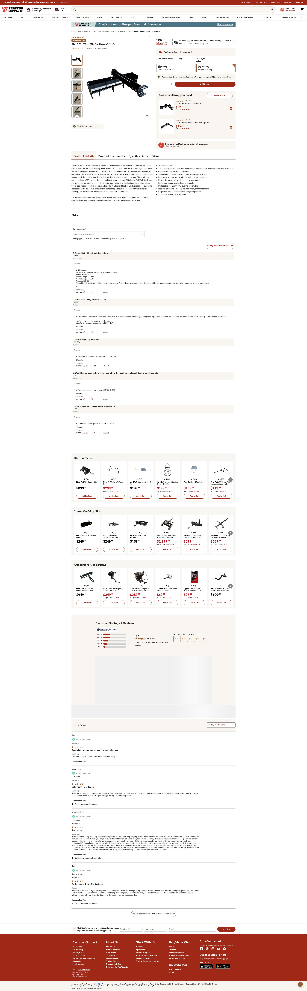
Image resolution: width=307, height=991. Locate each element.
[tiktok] (224, 948)
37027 (198, 61)
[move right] (230, 479)
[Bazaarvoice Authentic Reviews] (107, 630)
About (171, 947)
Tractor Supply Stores (114, 964)
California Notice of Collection (136, 986)
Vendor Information (144, 958)
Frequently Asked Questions (83, 958)
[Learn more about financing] (234, 42)
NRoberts (79, 360)
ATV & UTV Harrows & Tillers (121, 32)
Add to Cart (87, 496)
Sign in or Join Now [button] (173, 146)
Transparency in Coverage (80, 986)
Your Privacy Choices (89, 984)
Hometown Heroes (176, 953)
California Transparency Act (127, 984)
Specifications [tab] (138, 156)
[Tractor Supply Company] (13, 9)
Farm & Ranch (83, 32)
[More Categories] (301, 17)
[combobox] (222, 246)
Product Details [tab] (83, 156)
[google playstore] (223, 966)
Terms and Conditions (109, 984)
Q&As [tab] (155, 156)
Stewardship (111, 953)
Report (105, 292)
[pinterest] (207, 948)
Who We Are (110, 947)
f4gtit (76, 375)
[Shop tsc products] (153, 24)
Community (110, 955)
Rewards (172, 950)
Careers (139, 947)
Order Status (77, 947)
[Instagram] (212, 948)
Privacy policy (76, 984)
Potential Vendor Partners (146, 955)
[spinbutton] (165, 84)
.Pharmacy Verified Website (117, 967)
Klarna (171, 972)
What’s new (275, 2)
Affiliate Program (143, 953)
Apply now (204, 44)
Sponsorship (141, 950)
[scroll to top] (300, 984)
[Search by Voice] (272, 9)
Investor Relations (113, 950)
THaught (79, 427)
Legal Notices (143, 984)
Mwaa (76, 409)
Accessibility (154, 984)
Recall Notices (78, 964)
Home (73, 32)
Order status (246, 2)
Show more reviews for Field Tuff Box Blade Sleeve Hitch (153, 914)
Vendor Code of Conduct (115, 986)
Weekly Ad (299, 2)
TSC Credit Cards (260, 2)
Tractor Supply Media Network (148, 961)
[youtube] (218, 948)
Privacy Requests (154, 986)
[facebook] (201, 948)
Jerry (76, 255)
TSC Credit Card (175, 969)
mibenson (79, 326)
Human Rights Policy (98, 986)
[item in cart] (302, 9)
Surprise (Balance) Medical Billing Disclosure (201, 984)
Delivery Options (79, 953)
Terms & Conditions (177, 958)
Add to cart (205, 84)
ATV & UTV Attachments (99, 32)
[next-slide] (77, 117)
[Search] (74, 9)
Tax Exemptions (78, 955)
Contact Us (76, 961)
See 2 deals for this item (86, 126)
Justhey (77, 342)
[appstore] (206, 966)
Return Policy (77, 950)
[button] (69, 2)
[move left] (76, 479)
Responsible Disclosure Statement (172, 984)
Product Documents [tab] (111, 156)
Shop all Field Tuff (77, 37)
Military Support (112, 958)
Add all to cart (219, 96)
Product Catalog (112, 961)
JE (77, 286)
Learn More (64, 2)
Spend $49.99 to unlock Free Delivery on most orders (30, 2)
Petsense (287, 2)
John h (76, 302)
